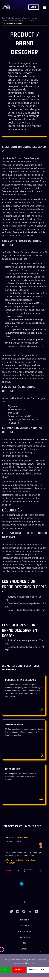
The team (24, 920)
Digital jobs (24, 931)
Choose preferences (38, 970)
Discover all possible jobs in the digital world (19, 21)
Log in (33, 7)
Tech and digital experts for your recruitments (19, 18)
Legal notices (24, 937)
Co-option (24, 926)
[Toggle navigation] (44, 7)
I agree (5, 970)
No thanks (19, 970)
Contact (25, 949)
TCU (24, 943)
